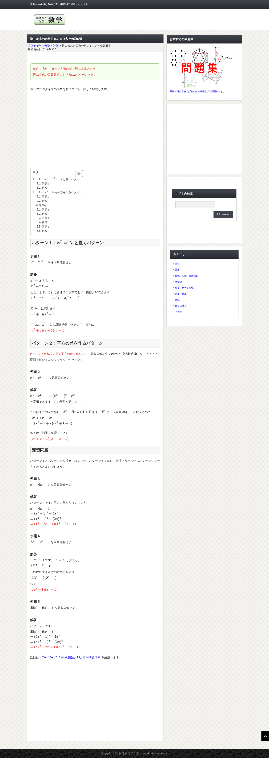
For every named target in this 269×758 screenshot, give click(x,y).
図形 (177, 269)
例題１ (46, 183)
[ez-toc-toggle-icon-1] (77, 173)
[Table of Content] (79, 173)
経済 (177, 300)
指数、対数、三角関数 (186, 275)
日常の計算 (181, 305)
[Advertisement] (95, 129)
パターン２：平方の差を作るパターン (59, 192)
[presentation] (43, 68)
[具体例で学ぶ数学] (50, 25)
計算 (177, 263)
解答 (44, 187)
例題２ (46, 196)
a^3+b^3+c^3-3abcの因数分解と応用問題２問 (70, 657)
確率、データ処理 (184, 287)
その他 (178, 312)
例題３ (46, 209)
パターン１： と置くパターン (59, 179)
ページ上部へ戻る (265, 736)
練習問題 (41, 205)
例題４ (46, 218)
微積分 (178, 281)
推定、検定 (181, 293)
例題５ (46, 226)
